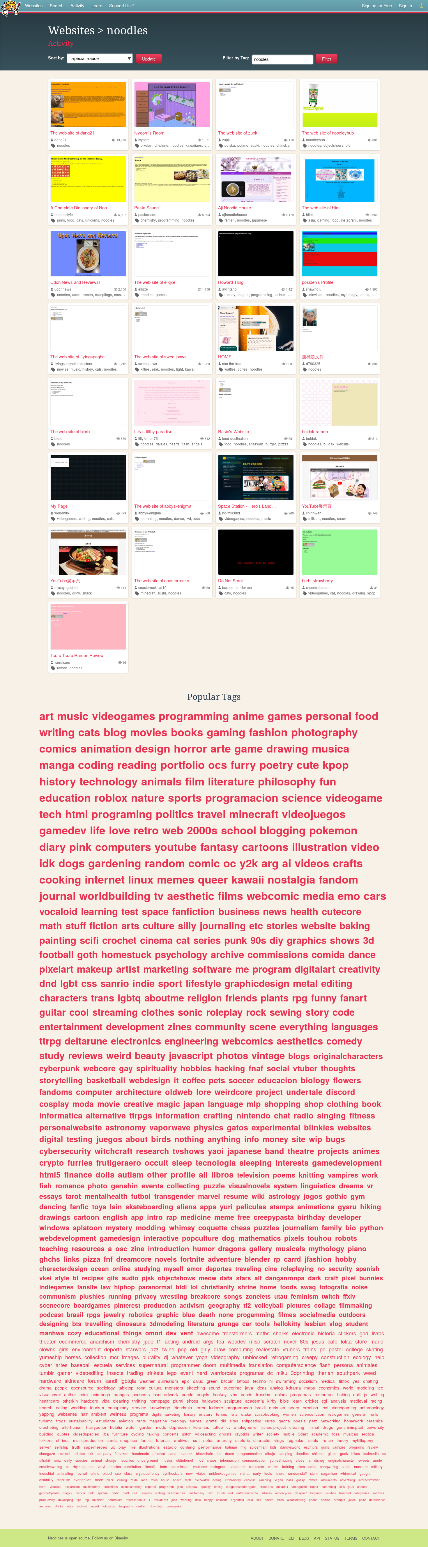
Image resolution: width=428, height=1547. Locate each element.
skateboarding (149, 1206)
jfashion (318, 1259)
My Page (59, 506)
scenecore (54, 1305)
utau (280, 1296)
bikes (355, 1453)
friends (241, 997)
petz (313, 1421)
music (75, 369)
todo (163, 1466)
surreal (196, 1421)
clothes (157, 1012)
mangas (121, 1394)
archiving (45, 1506)
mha (144, 1480)
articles (79, 1453)
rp (276, 1259)
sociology (106, 1388)
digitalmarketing (166, 1414)
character (262, 1440)
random (165, 863)
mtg (243, 1447)
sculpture (233, 1401)
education (65, 797)
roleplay (224, 1012)
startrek (186, 1453)
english (115, 1217)
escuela (103, 1365)
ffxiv (349, 1296)
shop (313, 1103)
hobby (345, 1259)
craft (331, 1277)
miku (281, 1372)
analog (276, 1388)
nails (374, 1414)
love (119, 830)
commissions (277, 954)
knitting (311, 1175)
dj (166, 1357)
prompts (339, 1500)
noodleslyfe (63, 214)
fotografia (333, 1286)
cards (112, 1440)
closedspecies (86, 1434)
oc (229, 863)
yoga (202, 1357)
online (121, 1268)
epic (186, 1381)
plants (275, 997)
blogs (299, 1055)
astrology (284, 1196)
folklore (46, 1440)
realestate (267, 1349)
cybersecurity (65, 1150)
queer (213, 879)
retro (146, 830)
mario (376, 1341)
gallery (260, 1248)
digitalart (315, 969)
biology (315, 1080)
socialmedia (317, 1314)
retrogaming (284, 1357)
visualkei (55, 1486)
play (122, 1447)
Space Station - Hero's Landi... (247, 506)
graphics (306, 940)
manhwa (51, 1332)
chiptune (161, 145)
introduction (168, 1248)
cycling (137, 1434)
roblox (111, 797)
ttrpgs (140, 1115)
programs (356, 1447)
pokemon (333, 830)
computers (123, 846)
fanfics (147, 1440)
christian (277, 1407)
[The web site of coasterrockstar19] (172, 552)
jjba (105, 1434)
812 (207, 438)
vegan (279, 1480)
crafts (348, 863)
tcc (380, 1388)
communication (254, 1460)
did (223, 1421)
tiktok (344, 1381)
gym (358, 1196)
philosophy (287, 781)
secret (95, 1506)
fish (45, 1185)
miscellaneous (135, 1500)
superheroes (95, 1447)
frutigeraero (118, 1162)
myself (173, 1268)
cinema (156, 940)
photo (97, 1185)
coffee (242, 369)
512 (375, 438)
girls (63, 1349)
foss (336, 1434)
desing (217, 1480)
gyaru (347, 1206)
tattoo (218, 1427)
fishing (343, 1394)
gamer (64, 1372)
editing (336, 983)
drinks (59, 1506)
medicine (196, 1217)
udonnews (62, 288)
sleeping (255, 1162)
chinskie (283, 145)
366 (207, 513)
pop (182, 1349)
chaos (212, 1460)
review (372, 1447)
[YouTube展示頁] (340, 477)
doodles (302, 1453)
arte (221, 748)
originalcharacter (341, 1460)
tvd (188, 518)
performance (210, 1447)
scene (262, 1026)
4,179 (290, 215)
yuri (226, 1206)
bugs (335, 1138)
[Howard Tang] (256, 254)
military (377, 1466)
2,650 (374, 215)
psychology (181, 954)
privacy (146, 1296)
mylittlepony (362, 1440)
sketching (196, 1388)
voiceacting (205, 1434)
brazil (260, 1407)
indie (143, 983)
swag (308, 1286)
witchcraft (113, 1150)
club (250, 1500)
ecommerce (72, 1341)
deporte (113, 1349)
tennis (364, 294)
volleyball (268, 1305)
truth (76, 1447)
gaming (323, 219)
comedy (344, 1040)
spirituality (156, 1068)
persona (343, 1365)
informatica (60, 1115)
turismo (46, 1421)
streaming (115, 1012)
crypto (51, 1162)
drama (45, 1388)
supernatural (153, 1365)
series (207, 940)
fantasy (219, 846)
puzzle (214, 1185)
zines (180, 1026)
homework (353, 1421)
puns (61, 219)
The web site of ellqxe (154, 282)
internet (105, 879)
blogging (283, 830)
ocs (217, 764)
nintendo (253, 1115)
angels (197, 443)
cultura (155, 1388)
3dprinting (302, 1372)
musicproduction (88, 1440)
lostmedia (371, 1453)
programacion (241, 797)
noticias (115, 1466)
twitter (313, 1480)
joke (180, 1486)
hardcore (89, 1401)
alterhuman (72, 1427)
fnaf (256, 1068)
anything (224, 1138)
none (226, 1314)
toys (99, 1206)
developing (65, 1500)
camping (285, 1453)
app (137, 1217)
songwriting (329, 1466)
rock (256, 1012)
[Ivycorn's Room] (172, 104)
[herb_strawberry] (340, 552)
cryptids (242, 1434)
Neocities (56, 1538)
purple (187, 1394)
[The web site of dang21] (88, 104)
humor (204, 1248)
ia (309, 1460)
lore (203, 1091)
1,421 (290, 289)
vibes (300, 1460)
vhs (233, 1394)
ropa (141, 1388)
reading (137, 764)
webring (186, 1500)
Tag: (236, 57)
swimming (286, 1381)
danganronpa (285, 1277)
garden (146, 1427)
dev (171, 1332)
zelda (134, 1480)
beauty (150, 1055)
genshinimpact (350, 1427)
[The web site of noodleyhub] (340, 104)
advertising (347, 1480)
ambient (98, 1414)
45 (292, 587)
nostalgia (291, 879)
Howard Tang (230, 282)
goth (87, 954)
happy (208, 1500)
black (110, 1480)
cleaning (121, 1401)
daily (68, 1460)
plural (178, 1401)
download (156, 1506)
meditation (132, 1466)
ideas (262, 1388)
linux (140, 879)
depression (179, 1427)
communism (57, 1296)
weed (369, 1372)
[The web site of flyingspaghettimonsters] (88, 328)
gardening (114, 863)
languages (354, 1026)
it (176, 1080)
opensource (82, 1388)
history (87, 369)
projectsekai (174, 1506)
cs (67, 1466)
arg (270, 863)
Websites (34, 5)
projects (333, 1150)
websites (354, 1127)
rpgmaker (296, 1440)
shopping (282, 1103)
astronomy (125, 1127)
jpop (148, 1341)
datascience (377, 1500)
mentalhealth (106, 1196)
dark (314, 1277)
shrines (63, 1440)
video (365, 846)
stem (314, 1473)
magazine (158, 1421)
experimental (276, 1127)
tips (79, 1500)
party (257, 1473)
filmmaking (355, 1305)
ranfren (141, 1506)
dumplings (103, 294)
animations (315, 1206)
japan (193, 1103)
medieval (358, 1401)
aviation (126, 1421)
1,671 (206, 140)
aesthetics (300, 1040)
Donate (276, 1538)
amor (194, 1268)
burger (271, 443)
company (104, 1453)
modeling (365, 1388)
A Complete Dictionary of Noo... (80, 207)
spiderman (258, 1447)
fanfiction (193, 911)
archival (82, 1506)
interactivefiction (369, 1480)
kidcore (216, 1407)
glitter (332, 1453)
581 (291, 438)
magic (168, 1103)
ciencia (80, 1493)
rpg (299, 997)
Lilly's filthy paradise (153, 431)
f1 (159, 1341)
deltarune (86, 1040)
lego (172, 1372)
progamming (256, 1314)
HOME (224, 356)
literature (231, 781)
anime (248, 715)
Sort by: (56, 57)
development (135, 1026)
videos (312, 863)
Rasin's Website (233, 431)
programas (300, 1394)
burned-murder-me (237, 587)
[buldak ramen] (340, 403)
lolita (346, 1341)
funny (324, 997)
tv (159, 895)
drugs (328, 1427)
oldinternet (184, 1460)
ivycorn (144, 139)
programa (139, 1414)
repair (314, 1486)
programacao (239, 1407)
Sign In (405, 5)
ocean (100, 1268)
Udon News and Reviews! (75, 282)
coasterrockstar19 (152, 587)
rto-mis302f (231, 512)
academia (254, 1401)
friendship (183, 1407)
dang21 (60, 139)
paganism (329, 1473)
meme (224, 1217)
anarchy (224, 1440)
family (332, 1227)
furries (80, 1162)
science (302, 797)
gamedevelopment (347, 1162)
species (81, 1460)
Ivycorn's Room (149, 133)
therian (325, 1372)
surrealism (168, 1381)
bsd (156, 1394)
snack (341, 518)
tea (220, 1341)
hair (84, 1414)
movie (108, 1103)
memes (175, 879)
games (161, 294)
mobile (289, 1434)
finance (78, 1174)
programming (168, 219)
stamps (282, 1206)
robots (346, 1238)
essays (50, 1196)
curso (270, 1421)
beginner (316, 1493)
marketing (166, 969)
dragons (232, 1248)
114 (123, 587)
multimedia (232, 1365)
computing (241, 1349)
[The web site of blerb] (88, 403)
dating (218, 1486)
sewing (286, 1012)
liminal (313, 1427)
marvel (209, 1196)
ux (113, 1447)
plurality (151, 1357)
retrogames (338, 1414)
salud (198, 1381)
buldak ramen (315, 431)
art (46, 715)
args (208, 1341)
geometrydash (49, 1493)
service (139, 1407)
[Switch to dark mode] (421, 5)
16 (124, 662)
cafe (332, 1341)
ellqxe (143, 288)
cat (332, 592)
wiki (258, 1196)
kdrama (293, 1388)
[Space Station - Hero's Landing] (256, 477)
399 (123, 513)
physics (208, 1127)
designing (54, 1323)
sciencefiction (312, 1414)
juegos (109, 1138)
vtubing (122, 1480)
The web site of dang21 (72, 133)
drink (76, 592)
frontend (345, 1493)
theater (47, 1341)
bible (284, 1401)
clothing (342, 1103)
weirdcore (233, 1091)
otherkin (70, 1401)
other (157, 1174)
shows (345, 940)
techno (280, 294)
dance (179, 518)
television (315, 294)
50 (208, 587)
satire (346, 1466)
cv (229, 1427)
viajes (201, 1473)
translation (261, 1365)
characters (63, 997)
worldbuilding (115, 895)
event (186, 1372)
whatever (182, 1357)
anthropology (372, 1407)
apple (377, 1460)
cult (134, 1493)
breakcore (205, 1296)
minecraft (148, 592)
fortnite (192, 1259)
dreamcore (133, 1259)
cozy (75, 1332)
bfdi (348, 145)
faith (210, 1493)
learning (99, 911)
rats (234, 1414)
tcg (87, 1500)
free (244, 1217)
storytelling (61, 1080)
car (247, 1323)
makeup (95, 969)
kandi (111, 1380)
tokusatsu (109, 1506)
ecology (362, 1357)
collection (95, 1357)
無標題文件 (313, 356)
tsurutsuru (62, 662)
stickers (347, 1333)
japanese (259, 219)
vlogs (279, 1440)
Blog (304, 1538)
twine (168, 1349)
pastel (336, 1349)
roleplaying (297, 1268)
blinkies (319, 1127)
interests (292, 1162)
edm (83, 1394)
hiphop (124, 1286)
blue (188, 1314)
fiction (103, 925)
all (203, 1174)
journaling (149, 518)
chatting (370, 1381)
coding (84, 518)
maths (262, 1333)
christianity (217, 1286)
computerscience (296, 1365)
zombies (378, 1493)
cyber (45, 1365)
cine (271, 1268)
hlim (309, 214)
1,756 (206, 289)
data (226, 1277)
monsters (174, 1388)
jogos (312, 1196)
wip (315, 1138)
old (193, 1349)
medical (328, 1381)
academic (320, 1434)
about (137, 1138)
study (52, 1055)
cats (80, 219)
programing (121, 814)
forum (94, 1380)
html (76, 814)
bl (75, 1277)
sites (234, 1421)
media (318, 895)
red (230, 1493)
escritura (311, 1447)
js (365, 1394)
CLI (291, 1538)
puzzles (266, 1227)
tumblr (46, 1372)
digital (51, 1138)
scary (294, 1407)
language (225, 1103)
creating (296, 1427)
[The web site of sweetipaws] (172, 328)
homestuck (126, 954)
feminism (304, 1296)
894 (375, 364)
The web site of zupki (238, 133)
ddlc (198, 1500)
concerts (170, 1434)
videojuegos (314, 814)
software (212, 969)
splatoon (87, 1227)
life (97, 830)
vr (370, 1185)
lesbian (315, 1323)
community (220, 1026)
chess (240, 1227)
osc (121, 1248)
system (285, 1185)
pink (155, 369)
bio (350, 1227)
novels (166, 1259)
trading (135, 1372)
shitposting (251, 1421)
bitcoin (227, 1381)
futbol (141, 1196)
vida (105, 1401)
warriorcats (223, 1372)
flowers (347, 1080)
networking (331, 1421)
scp (118, 1473)
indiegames (56, 1286)
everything (304, 1026)
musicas (350, 1434)
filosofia (150, 1466)
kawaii (190, 369)
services (125, 1365)
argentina (237, 1500)
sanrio (114, 983)
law (106, 1286)
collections (111, 1486)
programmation (250, 1453)
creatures (266, 1486)
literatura (201, 1323)
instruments (329, 1480)
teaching (53, 1248)
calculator (256, 1466)
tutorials (163, 1440)
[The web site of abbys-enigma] (172, 477)
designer (301, 1493)
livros (378, 1333)
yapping (46, 1414)
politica (325, 1500)
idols (268, 1473)
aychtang (229, 288)
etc (256, 925)
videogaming (344, 1407)
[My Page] (88, 477)
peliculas (251, 1206)
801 (375, 140)
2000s (202, 830)
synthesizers (173, 1473)
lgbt (69, 983)
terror (200, 1407)
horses (73, 1357)
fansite (87, 1286)
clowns (47, 1349)
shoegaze (47, 1453)
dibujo (270, 1453)
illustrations (149, 1447)
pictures (298, 1305)
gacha (284, 1421)
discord (340, 1091)
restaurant (324, 1394)
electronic (303, 1333)
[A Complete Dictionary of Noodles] (88, 179)
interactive (161, 1238)
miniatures (161, 1500)
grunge (228, 1323)
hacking (230, 1068)
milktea (314, 518)
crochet (119, 940)
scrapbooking (267, 1414)
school (238, 830)
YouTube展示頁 (317, 506)
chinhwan (313, 512)
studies (331, 1493)
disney (319, 1460)
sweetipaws (147, 363)
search (45, 1407)
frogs (61, 1421)
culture (158, 925)
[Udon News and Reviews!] (88, 254)
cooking (60, 879)
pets (217, 1080)
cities (280, 1500)
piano (357, 1248)
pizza (91, 1259)
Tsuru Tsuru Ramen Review (77, 655)
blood (107, 1473)
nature (148, 797)
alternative (106, 1115)
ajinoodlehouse (234, 214)
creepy (310, 1357)
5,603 (206, 215)
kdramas (201, 1427)
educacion (277, 1080)
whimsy (182, 1227)
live (133, 1447)
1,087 (290, 364)
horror (190, 748)
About (257, 1538)
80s (304, 1341)
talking (153, 1434)
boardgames (92, 1305)
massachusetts (126, 294)
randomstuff (297, 1473)
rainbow (191, 1486)
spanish (367, 1268)
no (321, 1268)
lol (194, 1286)
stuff (76, 925)
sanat (173, 1453)
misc (254, 1341)
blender (257, 1259)
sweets (363, 1460)
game (248, 748)
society (272, 1434)
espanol (150, 1486)
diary (52, 846)
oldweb (179, 1091)
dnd (48, 983)
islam (42, 1486)
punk (235, 940)
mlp (254, 1103)
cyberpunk (59, 1068)
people (61, 1388)
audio (130, 1277)
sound (214, 1388)
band (274, 1150)
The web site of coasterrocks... (163, 580)
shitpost (318, 1453)
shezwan (256, 443)
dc (270, 1372)
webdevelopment (67, 1238)
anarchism (102, 1341)
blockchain (204, 1453)
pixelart (146, 145)
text (324, 1407)
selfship (61, 1447)
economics (329, 1388)
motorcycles (283, 1493)
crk (91, 1453)
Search (56, 5)
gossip (300, 1480)
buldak (311, 438)
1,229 (206, 364)
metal (305, 983)
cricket (311, 1401)
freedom (264, 1394)
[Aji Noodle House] (256, 179)
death (207, 1314)
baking (354, 925)
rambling (265, 1480)
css (89, 983)
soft (196, 1440)
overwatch (202, 1480)
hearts (174, 443)
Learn (96, 5)
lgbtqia (128, 1380)
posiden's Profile (317, 282)
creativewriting (50, 1466)
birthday (311, 1217)
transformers (237, 1333)
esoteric (242, 1440)
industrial (46, 1473)
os (384, 1453)
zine (137, 1248)
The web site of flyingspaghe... (79, 356)
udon (76, 294)
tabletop (126, 1388)
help (379, 1357)
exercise (250, 1480)
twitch (330, 1296)
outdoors (352, 1314)
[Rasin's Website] (256, 403)
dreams (351, 1185)
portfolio (182, 764)
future (279, 1473)
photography (324, 732)
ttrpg (50, 1040)
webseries (67, 1414)
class (128, 1473)
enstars (206, 1414)
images (130, 1357)
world (348, 1388)
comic (204, 863)
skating (374, 1349)
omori (153, 1332)
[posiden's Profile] (340, 254)
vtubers (291, 1349)
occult (156, 1162)
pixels (294, 1238)
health (304, 911)
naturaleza (115, 1500)
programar (252, 1372)
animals (161, 781)
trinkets (154, 1372)
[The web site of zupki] (256, 104)
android (191, 1341)
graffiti (211, 1421)
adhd (312, 1466)
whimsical (348, 1473)
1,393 (374, 289)
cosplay (54, 1103)
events (152, 1185)
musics (167, 1460)
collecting (183, 1185)
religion (205, 997)
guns (325, 1447)
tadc (91, 1493)
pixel (349, 1277)
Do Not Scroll (230, 580)
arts (130, 925)
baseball (81, 1365)
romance (69, 1185)
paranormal (155, 1286)
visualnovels (249, 1185)
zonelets (258, 1296)
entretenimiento (247, 1493)
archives (182, 1440)
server (45, 1447)
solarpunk (237, 1466)
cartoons (265, 846)
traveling (248, 1268)
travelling (99, 1323)
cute (308, 764)
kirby (272, 1401)
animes (366, 1150)
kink (342, 1486)
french (327, 1440)
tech (50, 814)
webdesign (149, 1080)
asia (311, 219)
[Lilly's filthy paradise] (172, 403)
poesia (299, 1421)
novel (290, 1341)
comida (328, 954)
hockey (220, 1394)
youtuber (200, 1466)
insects (115, 1372)
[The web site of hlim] (340, 179)
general (359, 1414)
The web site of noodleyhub (328, 133)
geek (344, 1453)
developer (344, 1217)
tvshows (188, 1150)
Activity (77, 5)
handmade (140, 1453)
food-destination (235, 438)
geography (224, 1305)
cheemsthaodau (319, 587)
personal (328, 715)
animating (65, 1473)
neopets (146, 1493)
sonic (190, 1012)
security (340, 1268)
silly (187, 925)
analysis (338, 1401)
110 (291, 140)
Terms (351, 1538)
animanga (100, 1394)
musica (330, 748)
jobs (174, 1500)
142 (375, 513)
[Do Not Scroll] (256, 552)
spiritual (103, 1493)
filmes (287, 1314)
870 (123, 438)
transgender (174, 1196)
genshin (124, 1185)
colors (281, 1394)
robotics (140, 1314)
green (212, 1381)
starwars (136, 1349)
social (278, 1068)
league (243, 294)
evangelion (82, 1479)
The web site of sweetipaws (160, 356)
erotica (368, 1434)
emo (349, 895)
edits (70, 1506)
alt (258, 1277)
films (230, 895)
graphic (167, 1314)
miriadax (282, 1486)
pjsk (148, 1277)
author (70, 1394)
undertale (304, 1091)
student (357, 1323)
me (242, 969)
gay (126, 1068)
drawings (54, 1217)
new (189, 1473)
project (269, 1091)
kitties (145, 369)
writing (57, 732)
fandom (338, 879)
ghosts (225, 1434)
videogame (354, 797)
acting (172, 1341)
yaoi (216, 1150)
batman (231, 1447)
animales (366, 1365)
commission (180, 1466)
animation (106, 748)
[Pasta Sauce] (172, 179)
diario (115, 1493)
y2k (249, 863)
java (249, 1388)
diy (276, 940)
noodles (63, 145)
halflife (269, 1500)
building (46, 1434)
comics (58, 748)
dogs (72, 863)
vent (186, 1332)
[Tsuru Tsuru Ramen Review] (88, 626)
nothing (189, 1138)
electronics (136, 1040)
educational (102, 1332)
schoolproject (273, 1427)
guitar (52, 1012)
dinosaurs (131, 1323)
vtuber (305, 1068)
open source (79, 1538)
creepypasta (274, 1217)
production (160, 1305)
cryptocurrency (147, 1473)
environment (86, 1349)
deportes (219, 1268)
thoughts (338, 1068)
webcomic (273, 895)
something (329, 1486)
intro (155, 1217)
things (132, 1332)
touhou (319, 1238)
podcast (51, 1314)
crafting (218, 1115)
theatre (301, 1150)
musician (98, 1500)
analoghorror (246, 1427)
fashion (268, 732)
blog (115, 732)
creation (310, 1407)
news (275, 911)
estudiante (105, 1421)
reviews (85, 1055)
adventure (224, 1259)
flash (185, 443)
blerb (58, 438)
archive (227, 954)
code (344, 1012)
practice (159, 1453)
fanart (353, 997)
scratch (271, 1341)
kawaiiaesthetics (199, 145)
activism (192, 1305)
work (370, 1175)
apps (208, 1206)
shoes (192, 1401)
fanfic (79, 1206)
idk (47, 863)
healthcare (49, 1401)
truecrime (233, 1388)
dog (228, 1238)
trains (309, 1349)
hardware (50, 1380)
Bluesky (121, 1538)
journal (57, 895)
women (289, 1414)
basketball (105, 1080)
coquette (212, 1227)
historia (326, 1333)
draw (219, 1349)
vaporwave (169, 1127)
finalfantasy (196, 1493)
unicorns (92, 219)
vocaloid (58, 911)
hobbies (196, 1068)
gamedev (62, 830)
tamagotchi (299, 1486)
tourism (97, 1407)
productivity (47, 1500)
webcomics (247, 1040)
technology (108, 781)
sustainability (81, 1421)
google (365, 1473)
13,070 (121, 140)
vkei (45, 1277)
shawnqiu (313, 288)
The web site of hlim (321, 207)
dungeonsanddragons (241, 1486)
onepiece (128, 1440)
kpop (371, 592)
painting (57, 940)
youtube (176, 846)
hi (271, 1381)
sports (185, 797)
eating (61, 1407)
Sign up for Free (377, 5)
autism (131, 1174)
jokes (352, 1500)
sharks (281, 1333)
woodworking (296, 1500)
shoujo (110, 1460)
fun (327, 781)
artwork (171, 1394)
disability (46, 1479)
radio (304, 1115)
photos (232, 1055)
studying (147, 1268)
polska (229, 145)
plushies (92, 1296)
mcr (114, 1357)
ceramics (375, 1421)
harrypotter (96, 1427)
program (271, 969)
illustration (319, 846)
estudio (170, 1447)
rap (171, 1217)
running (119, 1296)
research (152, 1150)
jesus (318, 1341)
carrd (292, 1259)
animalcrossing (131, 1486)
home (268, 1286)
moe (200, 1460)
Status (332, 1538)
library (189, 1414)
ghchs (49, 1259)
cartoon (86, 1217)
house (165, 1480)
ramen (229, 219)
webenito (61, 512)
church (273, 1466)
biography (126, 1506)
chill (356, 1394)
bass (289, 1480)
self (259, 1500)
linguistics (317, 1185)
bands (246, 1394)
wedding (78, 1407)
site (298, 1138)
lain (116, 1206)
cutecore (341, 911)
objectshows (333, 145)
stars (243, 1277)
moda (83, 1103)
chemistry (148, 219)
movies (62, 369)
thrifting (139, 1401)
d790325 (313, 363)
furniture (120, 1434)
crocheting (49, 1427)
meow (207, 1277)
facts (188, 1480)
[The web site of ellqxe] (172, 254)
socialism (308, 1381)
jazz (154, 1349)
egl (324, 1401)
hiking (370, 1206)
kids (273, 1447)
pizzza (283, 443)
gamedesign (120, 1238)
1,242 (122, 364)
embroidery (233, 1480)
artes (62, 1365)
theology (178, 1421)
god (364, 1333)
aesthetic (190, 895)
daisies (161, 443)
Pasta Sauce (146, 207)
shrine (247, 1286)
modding (151, 1227)
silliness (266, 1493)
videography (225, 1357)
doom (209, 1365)
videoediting (90, 1372)
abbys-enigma (149, 512)
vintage (268, 1055)
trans (102, 997)
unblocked (255, 1357)
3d (368, 940)
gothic (336, 1196)
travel (211, 814)
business (238, 911)
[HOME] (256, 328)
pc (322, 1349)
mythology (349, 294)
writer (258, 1434)
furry (243, 764)
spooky (206, 1486)
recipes (93, 1277)
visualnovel (50, 1394)
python (371, 1227)
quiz (57, 1460)
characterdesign (63, 1268)
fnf (108, 1259)
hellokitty (287, 1323)
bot (219, 1453)
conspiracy (118, 1407)
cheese (362, 1486)
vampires (343, 1175)
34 (376, 587)
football (56, 954)
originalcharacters (348, 1055)
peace (313, 1500)
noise (359, 1286)
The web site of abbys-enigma (162, 506)
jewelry (114, 1314)
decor (229, 1453)
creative (138, 1103)
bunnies (371, 1277)
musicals (290, 1248)
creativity (359, 969)
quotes (63, 1434)
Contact (371, 1538)
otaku (246, 1414)
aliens (187, 1206)
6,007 (122, 215)
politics (175, 814)
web (172, 830)
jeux (351, 1486)
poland (242, 145)
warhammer (176, 1493)
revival (82, 1473)
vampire (339, 1447)
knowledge (160, 1407)
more (99, 1479)
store (361, 1341)
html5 (50, 1174)
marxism (63, 1479)
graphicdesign (256, 983)
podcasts (141, 1394)
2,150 (122, 289)
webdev (237, 1341)
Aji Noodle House (234, 207)
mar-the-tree (231, 363)
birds (161, 1138)
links (71, 1259)
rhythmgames (83, 1466)
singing (331, 1115)
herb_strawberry (317, 580)
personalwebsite (70, 1127)
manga (57, 764)
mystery (119, 1227)
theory (342, 1440)
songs (233, 1296)
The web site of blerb (70, 431)
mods (161, 1427)
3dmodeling (166, 1323)
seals (313, 1440)
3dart (303, 1434)
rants (141, 1421)
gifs (112, 1277)
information (177, 1115)
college (354, 1349)
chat (282, 1115)
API (317, 1538)
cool (79, 1012)
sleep (182, 1162)
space (155, 911)
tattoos (243, 1381)
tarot (73, 1196)
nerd (202, 1372)
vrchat (245, 1473)
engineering (191, 1040)
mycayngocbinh (66, 587)
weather (147, 1381)
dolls (104, 1174)
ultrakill (45, 1460)
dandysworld (290, 1447)
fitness (362, 1115)
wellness (118, 1414)
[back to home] (10, 8)
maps (309, 1388)
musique (361, 1466)
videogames (67, 518)
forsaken (121, 1453)
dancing (52, 1206)
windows (54, 1227)
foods (288, 1286)
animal (96, 1460)
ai (286, 863)
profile (183, 1174)
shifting (160, 1493)
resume (236, 1196)
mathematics (259, 1238)
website (343, 443)
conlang (187, 1447)
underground (147, 1460)
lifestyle (203, 983)
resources (88, 1248)
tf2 (247, 1305)
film (194, 781)
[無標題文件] (340, 328)
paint (362, 1500)
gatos (237, 1127)
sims (301, 1466)
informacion (229, 1460)
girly (205, 1349)
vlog (335, 1323)
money (229, 294)
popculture (200, 1238)
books (187, 732)
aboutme (164, 997)
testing (80, 1138)
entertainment (70, 1026)
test (129, 911)
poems (284, 1175)
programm (166, 1486)
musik (221, 1493)
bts (77, 1323)
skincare (74, 1380)
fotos (154, 1480)
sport (170, 983)
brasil (75, 1314)
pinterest (127, 1305)
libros (222, 1174)
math (50, 925)
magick (67, 1493)
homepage (159, 1401)
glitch (187, 1434)
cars (375, 895)
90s (258, 940)
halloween (211, 1401)
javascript (191, 1055)
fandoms (55, 1091)
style (62, 1277)
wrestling (173, 1296)
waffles (230, 369)
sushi (162, 592)
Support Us (120, 5)
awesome (208, 1333)
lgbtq (129, 997)
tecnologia (216, 1162)
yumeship (50, 1357)
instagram (349, 219)
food (70, 219)
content (64, 1453)
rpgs (93, 1314)
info (251, 1138)
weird (118, 1055)
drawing (358, 592)
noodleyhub (315, 139)
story (317, 1012)
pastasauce (147, 214)
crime (95, 1473)
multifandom (91, 1486)
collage (325, 1305)
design (152, 748)
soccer (241, 1080)
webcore (99, 1068)
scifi (89, 940)
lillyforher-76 (148, 438)
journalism (300, 1227)
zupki (226, 139)
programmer (185, 1365)
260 (291, 513)
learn (297, 1401)
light (179, 369)
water (131, 1427)
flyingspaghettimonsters (73, 363)
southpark (348, 1372)
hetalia (116, 1427)
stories (282, 925)
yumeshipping (281, 1460)
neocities (127, 1460)
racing (376, 1401)
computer (94, 1091)
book (371, 1103)
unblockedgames (222, 1473)
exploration (72, 1486)
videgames (361, 1493)
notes (208, 1440)
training (288, 1466)
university (375, 1427)
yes (356, 1381)
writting (377, 1394)
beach (177, 1480)
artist (128, 969)
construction (335, 1357)
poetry (276, 764)
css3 (126, 1493)
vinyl (101, 1466)
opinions (221, 1500)
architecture (139, 1091)
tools (262, 1323)
